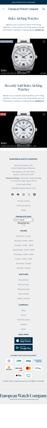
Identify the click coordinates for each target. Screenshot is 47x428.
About (23, 315)
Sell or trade (23, 294)
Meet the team (23, 320)
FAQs (23, 210)
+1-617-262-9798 (23, 184)
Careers (23, 324)
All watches (23, 280)
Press (23, 329)
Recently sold (23, 289)
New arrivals (23, 284)
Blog (23, 310)
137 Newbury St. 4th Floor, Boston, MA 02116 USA (23, 173)
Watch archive (23, 298)
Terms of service (23, 206)
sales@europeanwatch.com (23, 188)
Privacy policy (23, 201)
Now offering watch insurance (23, 2)
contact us (39, 30)
